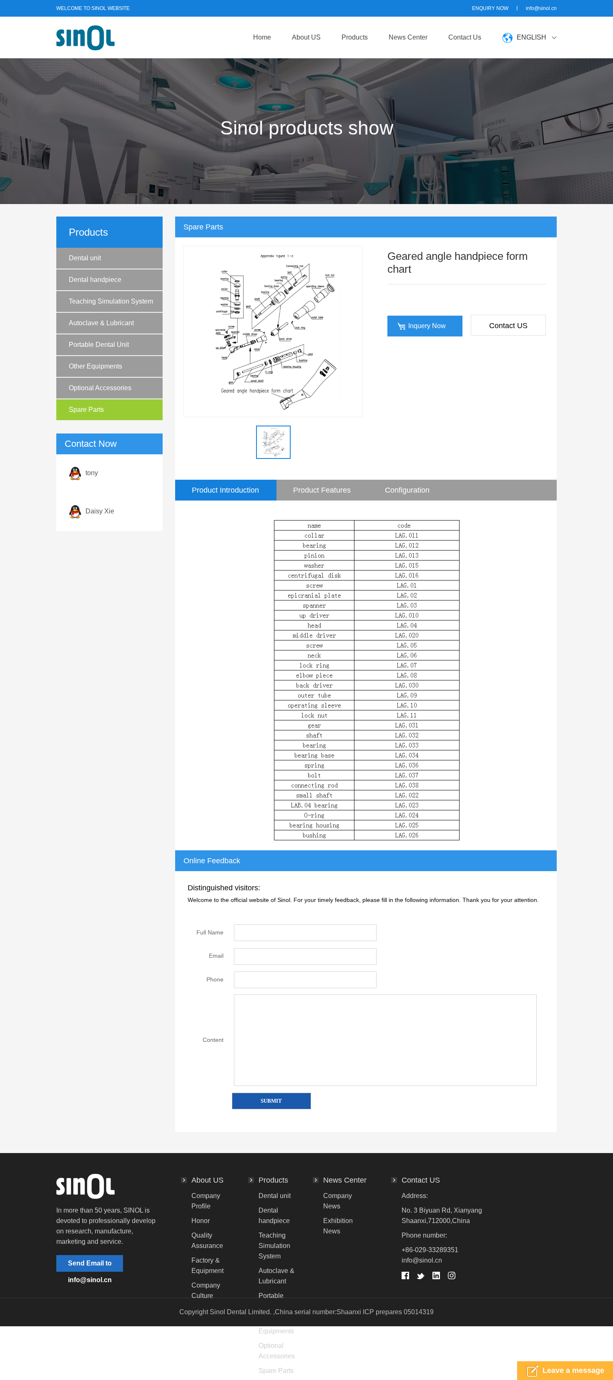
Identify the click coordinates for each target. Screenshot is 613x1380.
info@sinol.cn (541, 8)
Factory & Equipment (207, 1265)
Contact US (508, 325)
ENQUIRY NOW (490, 8)
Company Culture (205, 1290)
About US (306, 37)
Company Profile (205, 1201)
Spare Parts (86, 409)
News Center (408, 37)
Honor (200, 1220)
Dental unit (85, 258)
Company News (337, 1201)
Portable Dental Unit (99, 344)
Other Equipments (95, 366)
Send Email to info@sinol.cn (90, 1266)
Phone (215, 979)
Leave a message (573, 1370)
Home (262, 37)
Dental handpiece (95, 279)
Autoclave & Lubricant (101, 322)
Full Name (210, 932)
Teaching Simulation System (111, 301)
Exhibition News (338, 1226)
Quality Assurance (207, 1240)
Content (213, 1039)
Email (216, 955)
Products (355, 37)
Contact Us (464, 37)
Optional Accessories (100, 387)
